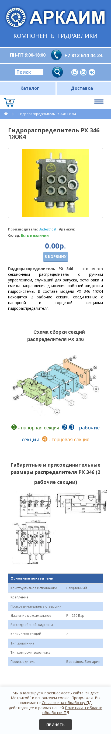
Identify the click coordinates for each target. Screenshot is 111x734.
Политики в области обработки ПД (72, 710)
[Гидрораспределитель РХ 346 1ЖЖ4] (55, 183)
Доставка (82, 88)
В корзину (55, 256)
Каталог (29, 88)
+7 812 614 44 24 (83, 55)
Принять (55, 724)
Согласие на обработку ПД (67, 702)
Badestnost (47, 229)
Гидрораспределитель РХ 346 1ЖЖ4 (47, 114)
